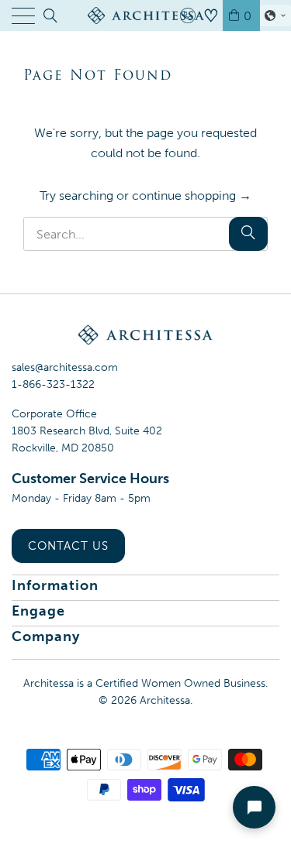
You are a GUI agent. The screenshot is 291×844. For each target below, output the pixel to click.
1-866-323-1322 (53, 384)
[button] (275, 15)
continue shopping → (191, 195)
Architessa (165, 700)
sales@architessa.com (65, 367)
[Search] (49, 15)
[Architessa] (146, 15)
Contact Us (68, 546)
